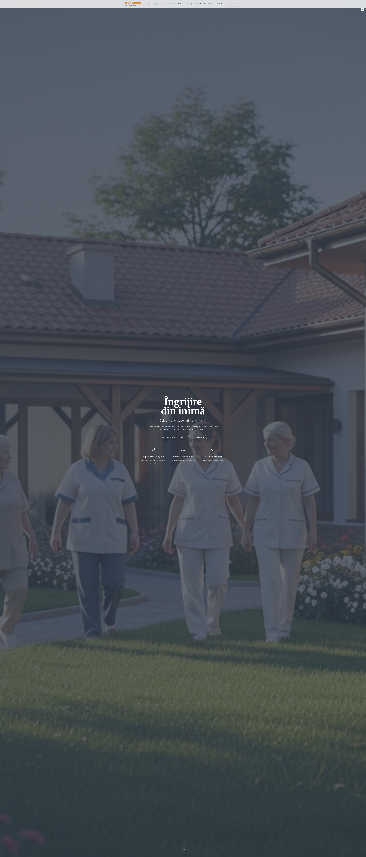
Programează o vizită (174, 437)
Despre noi (157, 4)
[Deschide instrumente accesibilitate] (362, 9)
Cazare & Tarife (200, 4)
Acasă (149, 4)
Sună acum (235, 4)
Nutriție (180, 4)
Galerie (211, 4)
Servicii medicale (169, 4)
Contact (219, 4)
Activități (189, 4)
